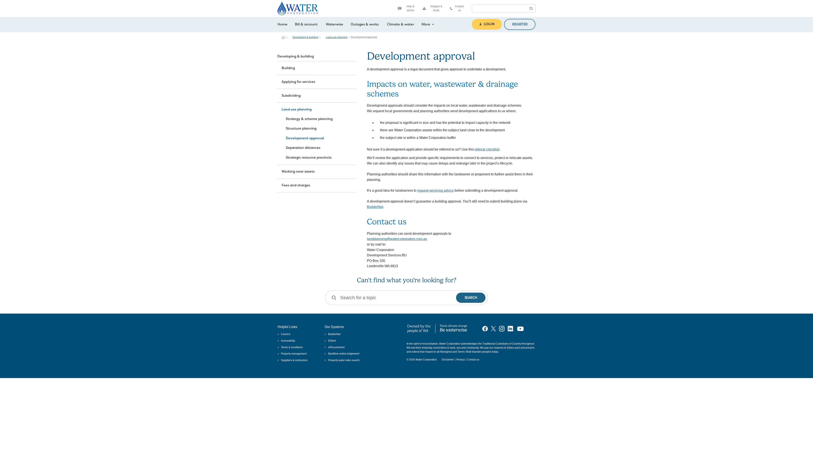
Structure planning (301, 128)
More (426, 24)
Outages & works (365, 24)
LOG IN (489, 24)
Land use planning (336, 37)
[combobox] (499, 8)
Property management (294, 353)
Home (283, 24)
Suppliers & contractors (294, 360)
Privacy (460, 359)
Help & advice (410, 8)
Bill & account (306, 24)
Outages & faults (436, 8)
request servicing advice (435, 190)
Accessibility (288, 340)
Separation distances (303, 147)
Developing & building (305, 37)
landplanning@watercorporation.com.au (397, 239)
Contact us (459, 8)
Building (288, 68)
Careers (285, 334)
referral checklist (487, 149)
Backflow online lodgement (343, 353)
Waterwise (334, 24)
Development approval (305, 138)
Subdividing (291, 95)
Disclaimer (448, 359)
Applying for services (298, 82)
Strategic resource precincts (309, 157)
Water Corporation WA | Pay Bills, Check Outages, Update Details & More (283, 37)
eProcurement (336, 347)
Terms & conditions (292, 347)
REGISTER (519, 24)
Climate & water (400, 24)
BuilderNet (375, 207)
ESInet (332, 340)
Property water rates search (343, 360)
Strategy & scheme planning (309, 119)
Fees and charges (296, 185)
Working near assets (298, 171)
